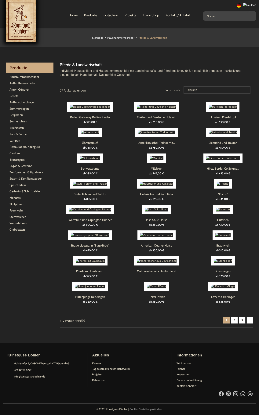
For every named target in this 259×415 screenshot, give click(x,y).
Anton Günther (19, 89)
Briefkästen (16, 128)
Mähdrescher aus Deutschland (156, 271)
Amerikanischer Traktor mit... (156, 143)
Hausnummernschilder (24, 77)
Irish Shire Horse (156, 220)
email (250, 394)
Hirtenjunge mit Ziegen (90, 297)
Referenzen (98, 380)
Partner (181, 368)
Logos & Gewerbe (20, 166)
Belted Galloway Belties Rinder (90, 117)
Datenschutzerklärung (189, 380)
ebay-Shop (151, 15)
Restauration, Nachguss (24, 147)
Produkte (90, 15)
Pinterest (228, 394)
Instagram (236, 394)
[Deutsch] (238, 5)
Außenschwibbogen (22, 102)
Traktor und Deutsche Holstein (156, 117)
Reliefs (13, 96)
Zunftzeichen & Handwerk (26, 172)
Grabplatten (17, 229)
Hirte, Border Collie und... (223, 168)
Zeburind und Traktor (223, 143)
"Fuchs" (223, 194)
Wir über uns (184, 363)
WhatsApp (243, 394)
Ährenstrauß (90, 143)
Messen (96, 363)
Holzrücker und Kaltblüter (156, 194)
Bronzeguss (17, 159)
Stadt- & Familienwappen (25, 178)
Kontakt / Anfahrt (178, 15)
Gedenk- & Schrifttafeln (24, 191)
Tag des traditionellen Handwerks (111, 368)
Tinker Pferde (156, 297)
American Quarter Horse (156, 245)
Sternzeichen (17, 217)
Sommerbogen (19, 108)
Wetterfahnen (18, 223)
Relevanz (216, 90)
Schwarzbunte (90, 168)
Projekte (130, 15)
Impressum (183, 374)
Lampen (14, 140)
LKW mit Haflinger (223, 297)
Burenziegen (223, 271)
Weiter (250, 320)
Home (73, 15)
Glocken (14, 153)
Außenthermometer (22, 83)
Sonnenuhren (18, 121)
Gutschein (111, 15)
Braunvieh (223, 245)
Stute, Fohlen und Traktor (90, 194)
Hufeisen (223, 220)
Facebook (221, 394)
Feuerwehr (16, 210)
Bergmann (16, 115)
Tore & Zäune (18, 134)
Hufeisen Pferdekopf (223, 117)
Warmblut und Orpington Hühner (90, 220)
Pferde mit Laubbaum (90, 271)
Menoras (15, 198)
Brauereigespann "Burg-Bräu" (90, 245)
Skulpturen (16, 204)
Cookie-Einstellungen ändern (146, 409)
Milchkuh (156, 168)
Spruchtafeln (17, 185)
